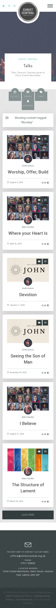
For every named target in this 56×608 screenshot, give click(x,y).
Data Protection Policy (19, 596)
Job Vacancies (24, 599)
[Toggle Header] (50, 6)
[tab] (15, 96)
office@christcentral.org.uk (28, 556)
